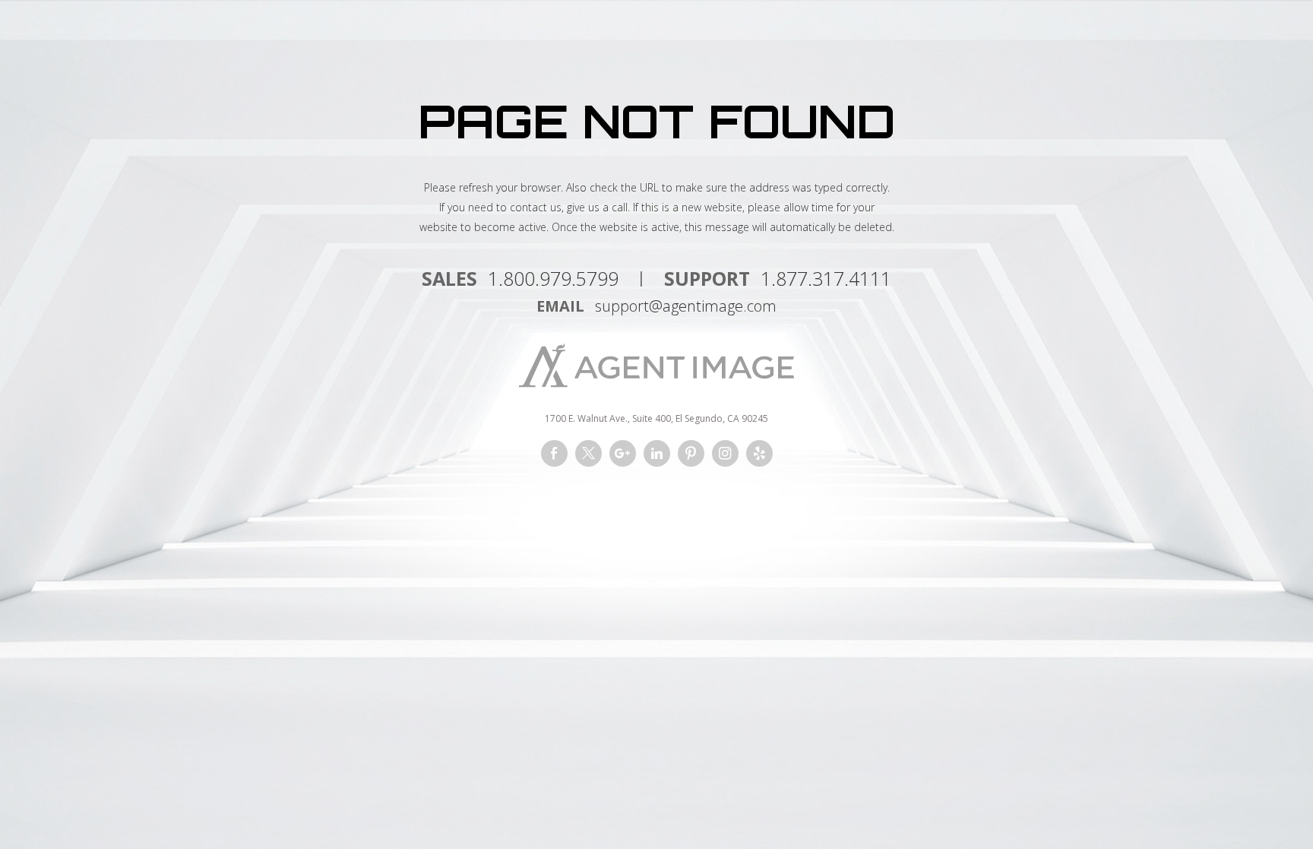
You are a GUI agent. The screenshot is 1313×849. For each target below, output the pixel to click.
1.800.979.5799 (553, 278)
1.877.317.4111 (826, 278)
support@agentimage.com (686, 306)
